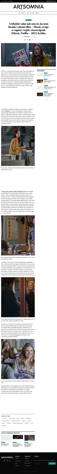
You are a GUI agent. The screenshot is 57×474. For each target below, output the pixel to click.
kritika (23, 420)
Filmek (16, 458)
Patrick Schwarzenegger (18, 423)
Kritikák (3, 442)
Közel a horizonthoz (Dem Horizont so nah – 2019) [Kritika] (18, 445)
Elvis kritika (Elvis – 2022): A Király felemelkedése (28, 445)
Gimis (23, 418)
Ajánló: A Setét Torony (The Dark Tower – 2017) (49, 75)
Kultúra (16, 465)
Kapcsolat (27, 460)
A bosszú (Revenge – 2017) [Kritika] (5, 444)
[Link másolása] (32, 40)
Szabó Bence (48, 96)
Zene (16, 463)
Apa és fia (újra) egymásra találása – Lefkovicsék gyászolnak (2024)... (48, 94)
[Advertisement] (18, 98)
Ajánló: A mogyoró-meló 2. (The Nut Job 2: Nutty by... (49, 81)
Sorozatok (17, 460)
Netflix (9, 423)
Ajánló (45, 79)
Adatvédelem (28, 465)
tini (32, 423)
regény (27, 423)
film (18, 418)
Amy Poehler (11, 418)
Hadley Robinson (6, 420)
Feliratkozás (52, 463)
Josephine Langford (16, 420)
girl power (28, 418)
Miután (7, 111)
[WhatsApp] (30, 40)
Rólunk (26, 458)
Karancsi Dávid (48, 89)
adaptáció (5, 418)
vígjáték (4, 425)
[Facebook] (25, 40)
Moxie (4, 423)
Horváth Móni (27, 36)
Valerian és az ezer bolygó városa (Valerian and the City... (50, 88)
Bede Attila (48, 76)
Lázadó (29, 420)
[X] (27, 40)
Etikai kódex (27, 463)
